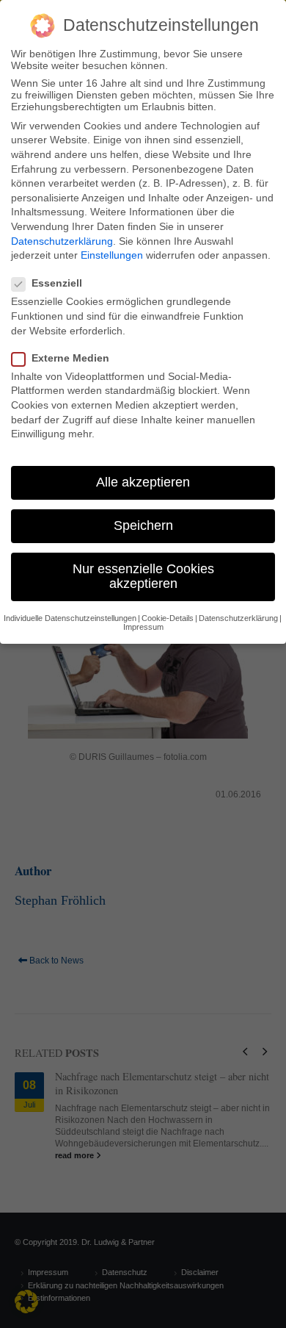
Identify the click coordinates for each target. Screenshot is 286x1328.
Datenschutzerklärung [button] (238, 618)
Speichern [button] (143, 525)
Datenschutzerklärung (62, 241)
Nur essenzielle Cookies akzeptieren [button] (143, 576)
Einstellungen (112, 255)
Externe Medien (70, 358)
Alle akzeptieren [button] (143, 482)
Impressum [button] (143, 626)
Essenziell (57, 283)
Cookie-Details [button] (168, 618)
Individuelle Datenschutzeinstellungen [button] (70, 618)
